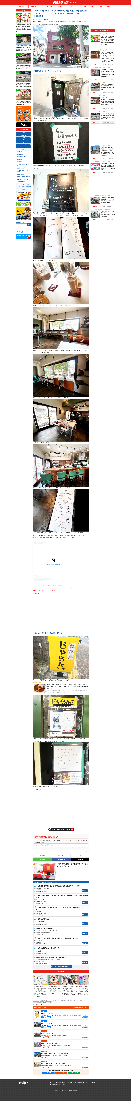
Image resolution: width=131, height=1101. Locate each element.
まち (78, 6)
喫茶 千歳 (42, 1002)
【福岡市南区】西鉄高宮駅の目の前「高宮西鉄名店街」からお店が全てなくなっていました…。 (23, 67)
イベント (93, 6)
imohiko (44, 1004)
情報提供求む (66, 1082)
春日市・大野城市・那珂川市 (23, 176)
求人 (41, 6)
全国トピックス (22, 6)
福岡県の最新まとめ (21, 151)
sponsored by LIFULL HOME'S (80, 1007)
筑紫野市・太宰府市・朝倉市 (23, 179)
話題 (85, 6)
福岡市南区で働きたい (40, 882)
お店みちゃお (69, 6)
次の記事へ (79, 856)
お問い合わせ (88, 1082)
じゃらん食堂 (36, 1002)
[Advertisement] (103, 18)
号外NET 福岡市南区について (59, 1084)
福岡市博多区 (20, 154)
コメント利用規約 (85, 851)
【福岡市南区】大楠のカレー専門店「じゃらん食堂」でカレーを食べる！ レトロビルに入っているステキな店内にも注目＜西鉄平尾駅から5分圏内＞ (67, 686)
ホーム (53, 1082)
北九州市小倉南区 (21, 168)
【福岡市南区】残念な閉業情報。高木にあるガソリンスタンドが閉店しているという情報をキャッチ (23, 85)
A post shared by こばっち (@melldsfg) (52, 585)
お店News (59, 6)
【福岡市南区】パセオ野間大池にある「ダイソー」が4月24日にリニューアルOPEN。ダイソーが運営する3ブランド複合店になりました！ (108, 73)
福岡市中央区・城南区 (22, 156)
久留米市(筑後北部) (21, 181)
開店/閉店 (49, 6)
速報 (101, 6)
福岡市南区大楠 (48, 1002)
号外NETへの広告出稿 (77, 1082)
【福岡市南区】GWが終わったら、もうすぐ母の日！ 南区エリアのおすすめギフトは (23, 103)
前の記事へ (43, 856)
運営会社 (59, 1082)
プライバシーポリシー (98, 1082)
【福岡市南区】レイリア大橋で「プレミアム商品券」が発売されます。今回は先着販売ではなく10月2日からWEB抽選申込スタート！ (108, 166)
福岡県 (46, 19)
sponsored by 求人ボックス (53, 882)
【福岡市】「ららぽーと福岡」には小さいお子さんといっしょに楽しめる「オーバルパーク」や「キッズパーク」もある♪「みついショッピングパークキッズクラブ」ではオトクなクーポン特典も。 (107, 57)
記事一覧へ (61, 856)
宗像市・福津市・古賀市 (22, 174)
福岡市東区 (19, 159)
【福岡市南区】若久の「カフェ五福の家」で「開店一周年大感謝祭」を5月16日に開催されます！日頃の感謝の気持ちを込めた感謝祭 (23, 28)
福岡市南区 (74, 3)
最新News (33, 6)
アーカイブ (109, 6)
